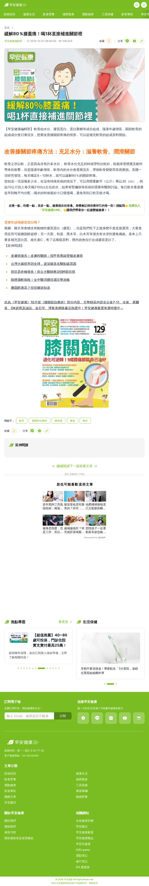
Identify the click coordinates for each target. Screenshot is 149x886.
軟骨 (21, 420)
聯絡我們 (10, 826)
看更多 (63, 622)
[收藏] (109, 41)
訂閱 (63, 716)
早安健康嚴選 (84, 832)
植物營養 (82, 796)
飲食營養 (49, 14)
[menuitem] (9, 14)
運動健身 (88, 14)
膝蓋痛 (58, 420)
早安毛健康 (83, 844)
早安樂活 (10, 802)
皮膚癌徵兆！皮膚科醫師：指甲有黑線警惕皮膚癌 (47, 256)
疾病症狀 (9, 14)
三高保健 (107, 14)
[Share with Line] (127, 41)
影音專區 (127, 14)
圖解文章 (10, 796)
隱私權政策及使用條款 (18, 838)
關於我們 (10, 820)
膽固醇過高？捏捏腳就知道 (30, 288)
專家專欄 (82, 791)
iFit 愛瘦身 (83, 867)
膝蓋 (72, 420)
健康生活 (29, 14)
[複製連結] (142, 41)
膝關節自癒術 (39, 420)
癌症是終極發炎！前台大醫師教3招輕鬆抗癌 (43, 272)
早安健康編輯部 (13, 40)
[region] (74, 207)
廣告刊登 (10, 832)
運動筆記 (82, 855)
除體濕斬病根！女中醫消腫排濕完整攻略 (40, 280)
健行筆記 (82, 861)
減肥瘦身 (68, 14)
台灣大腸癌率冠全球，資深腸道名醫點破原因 (43, 264)
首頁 (6, 27)
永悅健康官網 (84, 820)
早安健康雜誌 (84, 838)
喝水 (85, 420)
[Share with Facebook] (134, 41)
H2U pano (83, 850)
